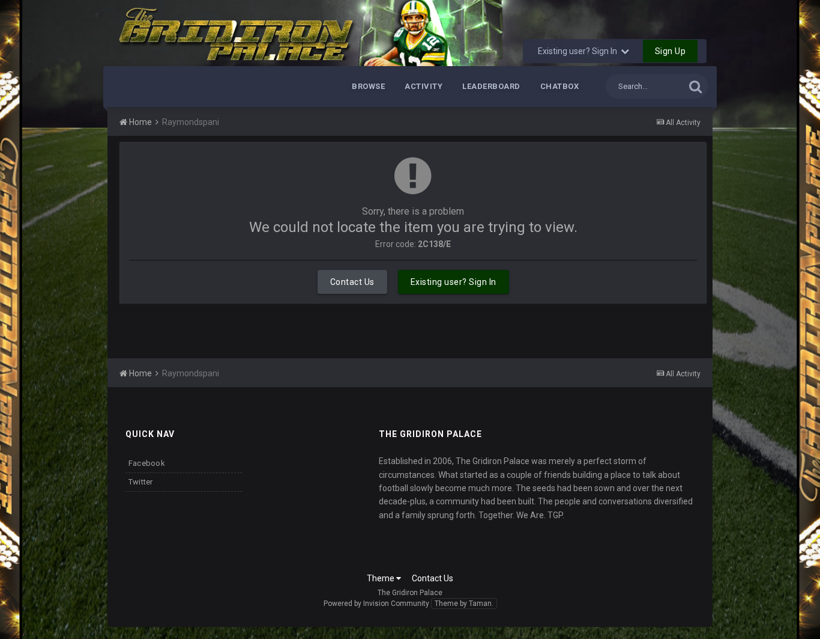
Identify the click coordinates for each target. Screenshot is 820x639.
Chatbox (559, 86)
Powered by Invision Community (376, 603)
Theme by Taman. (464, 603)
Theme (381, 578)
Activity (423, 86)
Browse (368, 86)
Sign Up (670, 51)
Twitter (140, 481)
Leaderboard (491, 86)
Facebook (146, 463)
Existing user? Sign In (579, 51)
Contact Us (352, 282)
